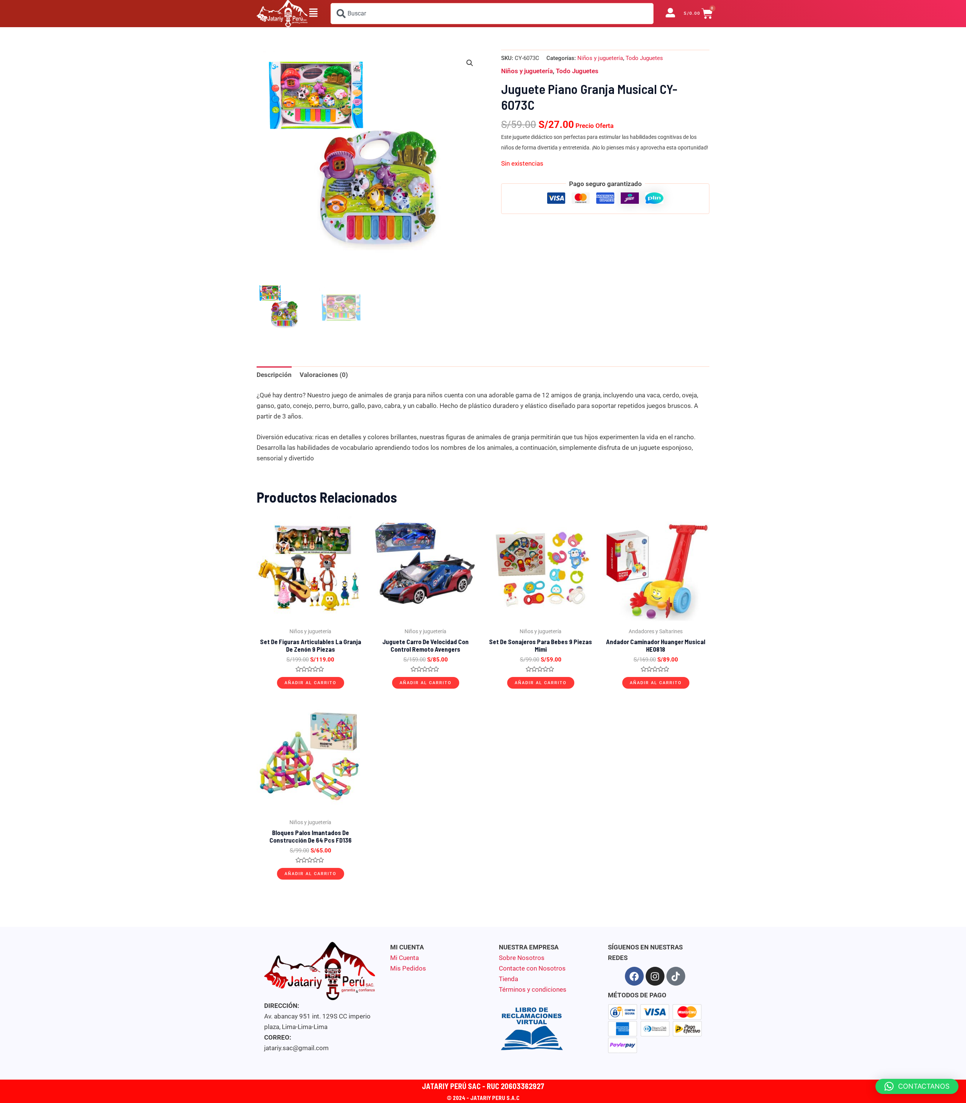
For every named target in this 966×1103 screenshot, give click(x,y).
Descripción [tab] (274, 374)
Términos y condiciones (532, 989)
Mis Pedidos (408, 968)
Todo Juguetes (644, 58)
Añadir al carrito (311, 682)
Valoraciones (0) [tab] (324, 374)
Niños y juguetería (600, 58)
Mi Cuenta (404, 957)
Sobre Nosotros (522, 957)
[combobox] (492, 13)
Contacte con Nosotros (532, 968)
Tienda (508, 979)
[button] (313, 13)
